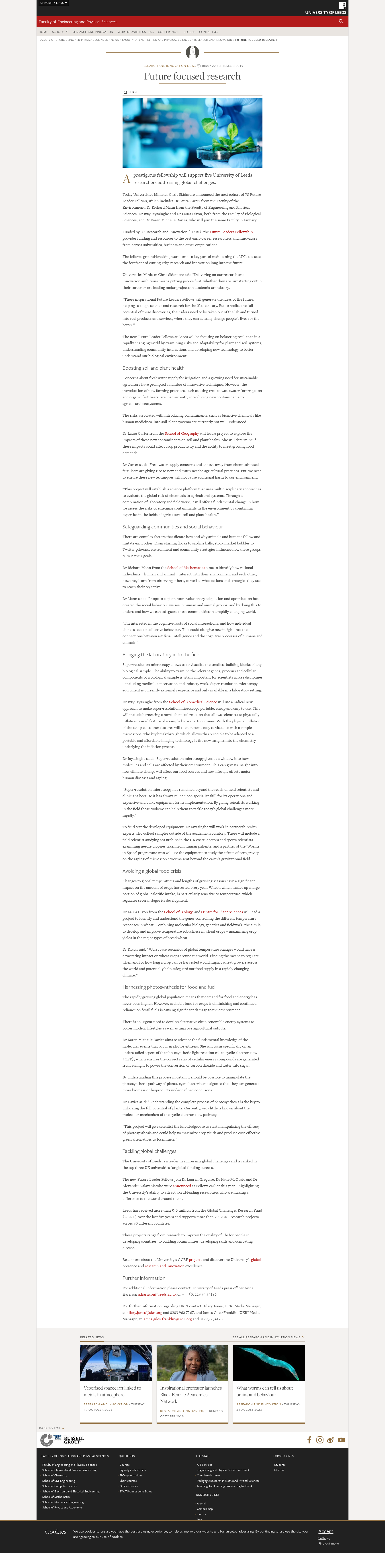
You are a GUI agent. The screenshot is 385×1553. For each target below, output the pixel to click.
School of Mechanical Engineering (63, 1502)
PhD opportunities (131, 1475)
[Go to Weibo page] (330, 1440)
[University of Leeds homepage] (325, 8)
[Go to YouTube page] (341, 1440)
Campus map (205, 1508)
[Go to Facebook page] (309, 1440)
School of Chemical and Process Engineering (69, 1470)
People (189, 31)
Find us (201, 1514)
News (115, 40)
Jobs (199, 1519)
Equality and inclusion (133, 1470)
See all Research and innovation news (266, 1337)
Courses (124, 1464)
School (58, 31)
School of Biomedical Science (193, 702)
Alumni (201, 1503)
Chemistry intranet (208, 1475)
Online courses (129, 1486)
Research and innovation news (169, 65)
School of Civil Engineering (58, 1480)
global (256, 1259)
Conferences (168, 31)
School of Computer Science (59, 1486)
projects (195, 1259)
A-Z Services (204, 1464)
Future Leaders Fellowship (231, 231)
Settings (324, 1537)
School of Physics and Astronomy (62, 1507)
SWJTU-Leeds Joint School (136, 1491)
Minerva (279, 1470)
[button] (341, 21)
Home (43, 31)
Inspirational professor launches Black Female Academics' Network (191, 1394)
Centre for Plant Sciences (222, 912)
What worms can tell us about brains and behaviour (264, 1391)
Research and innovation (213, 40)
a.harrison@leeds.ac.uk (157, 1294)
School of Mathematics (186, 567)
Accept (325, 1531)
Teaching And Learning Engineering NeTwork (224, 1486)
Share (133, 92)
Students (279, 1464)
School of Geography (182, 433)
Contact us (208, 31)
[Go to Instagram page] (320, 1440)
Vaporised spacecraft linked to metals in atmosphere (112, 1391)
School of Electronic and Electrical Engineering (71, 1491)
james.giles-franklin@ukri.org (167, 1319)
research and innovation (164, 1266)
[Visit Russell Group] (74, 1440)
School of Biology (178, 912)
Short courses (128, 1480)
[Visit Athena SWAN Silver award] (51, 1440)
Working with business (136, 31)
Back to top (49, 1428)
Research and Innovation (92, 31)
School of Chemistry (54, 1475)
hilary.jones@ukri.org (144, 1312)
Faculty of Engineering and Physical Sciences (78, 21)
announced (182, 1185)
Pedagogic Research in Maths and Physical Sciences (228, 1480)
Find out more (328, 1543)
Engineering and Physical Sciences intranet (223, 1470)
